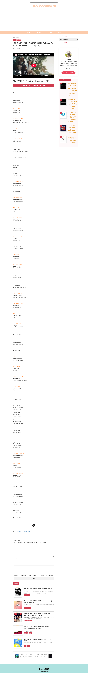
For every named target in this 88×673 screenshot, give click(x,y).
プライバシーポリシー (43, 666)
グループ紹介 (38, 32)
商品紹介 (59, 32)
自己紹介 (36, 666)
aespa (15, 530)
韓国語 (29, 531)
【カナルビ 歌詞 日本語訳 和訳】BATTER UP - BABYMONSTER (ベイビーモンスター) (72, 129)
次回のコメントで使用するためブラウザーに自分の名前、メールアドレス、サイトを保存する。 (34, 575)
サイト (15, 570)
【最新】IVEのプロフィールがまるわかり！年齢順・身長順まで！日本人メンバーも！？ (72, 140)
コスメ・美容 (49, 32)
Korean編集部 (44, 669)
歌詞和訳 (28, 32)
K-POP (18, 531)
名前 (15, 558)
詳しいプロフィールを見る (68, 72)
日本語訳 (21, 531)
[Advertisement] (44, 22)
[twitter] (33, 525)
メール (16, 564)
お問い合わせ (51, 666)
